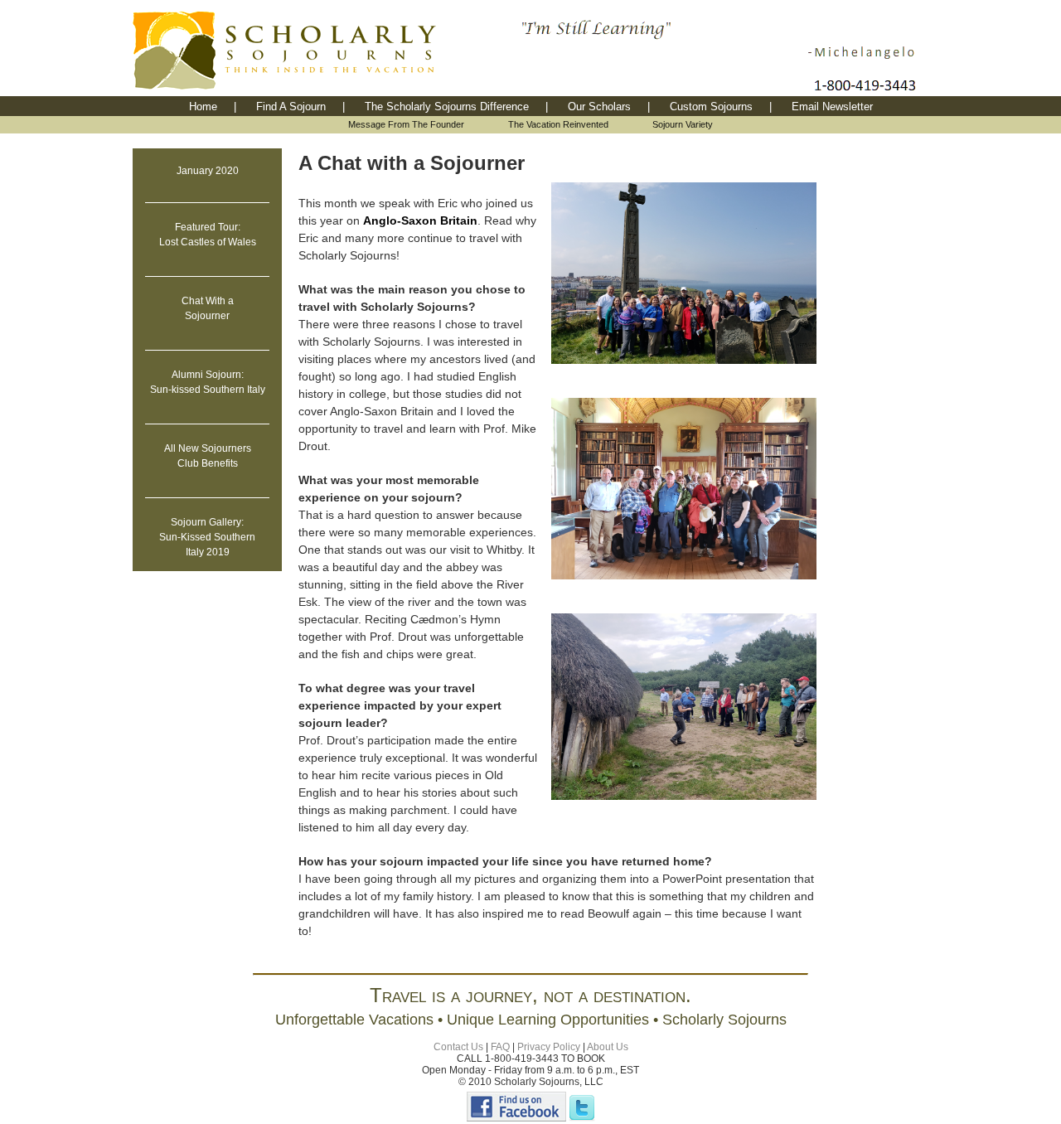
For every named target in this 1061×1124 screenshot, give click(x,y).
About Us (607, 1047)
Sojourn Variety (682, 124)
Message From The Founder (406, 124)
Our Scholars (599, 106)
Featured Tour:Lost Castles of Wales (207, 234)
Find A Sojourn (291, 106)
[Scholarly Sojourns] (516, 1118)
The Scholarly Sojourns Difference (447, 106)
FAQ (500, 1047)
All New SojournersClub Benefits (207, 456)
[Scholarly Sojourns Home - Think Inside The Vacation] (323, 92)
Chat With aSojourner (208, 308)
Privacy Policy (548, 1047)
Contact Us (458, 1047)
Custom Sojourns (711, 106)
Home (203, 106)
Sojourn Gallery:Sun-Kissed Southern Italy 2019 (207, 537)
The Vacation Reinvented (558, 124)
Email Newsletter (832, 106)
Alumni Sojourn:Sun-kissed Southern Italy (207, 382)
